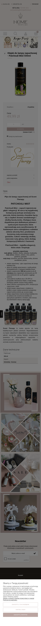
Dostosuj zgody (20, 609)
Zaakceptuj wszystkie (20, 614)
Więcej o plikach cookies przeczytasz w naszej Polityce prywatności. (18, 599)
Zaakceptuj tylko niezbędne (20, 604)
